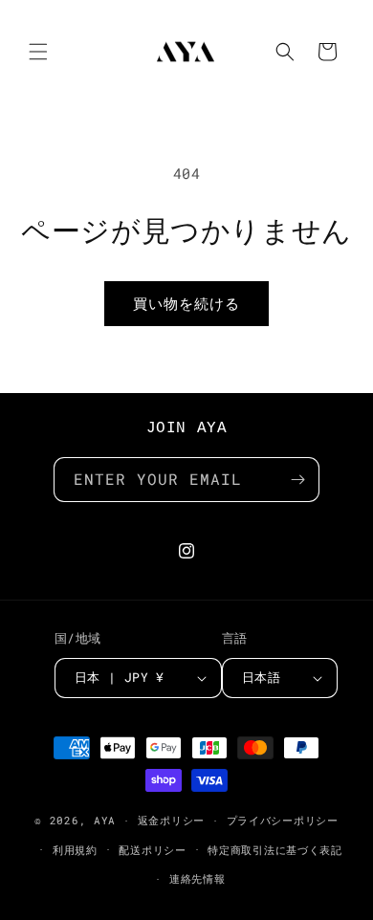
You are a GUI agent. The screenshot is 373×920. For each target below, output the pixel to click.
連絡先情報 (197, 878)
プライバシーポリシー (283, 820)
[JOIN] (297, 479)
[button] (38, 52)
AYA (105, 820)
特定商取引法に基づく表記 (274, 850)
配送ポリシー (152, 850)
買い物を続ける (186, 303)
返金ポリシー (171, 820)
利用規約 (75, 850)
